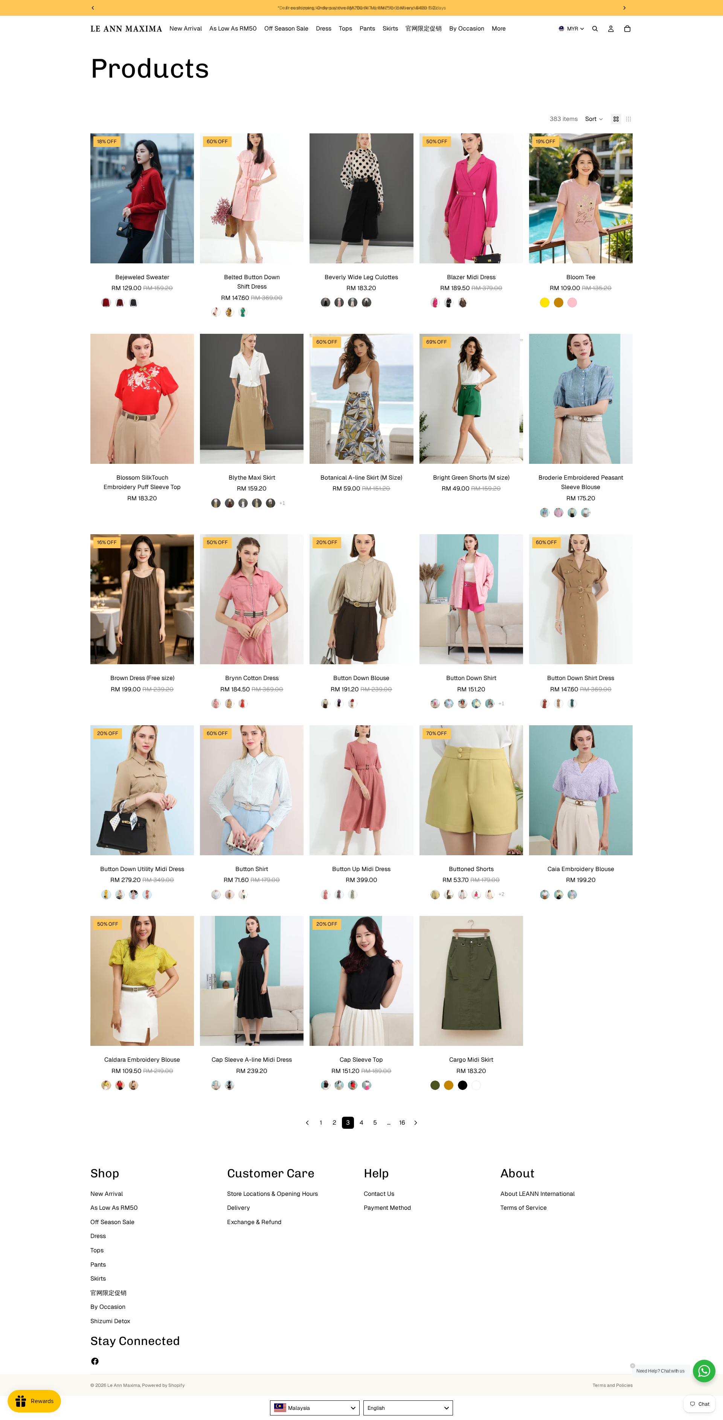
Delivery (238, 1208)
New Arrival (106, 1194)
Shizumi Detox (110, 1321)
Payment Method (387, 1208)
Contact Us (379, 1194)
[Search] (595, 28)
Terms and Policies (613, 1385)
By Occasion (107, 1307)
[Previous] (307, 1123)
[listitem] (498, 28)
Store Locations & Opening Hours (272, 1194)
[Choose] (182, 251)
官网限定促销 (108, 1293)
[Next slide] (182, 198)
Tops (97, 1250)
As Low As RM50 (114, 1208)
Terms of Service (523, 1208)
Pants (98, 1265)
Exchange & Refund (254, 1222)
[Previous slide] (101, 198)
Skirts (98, 1278)
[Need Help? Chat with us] (704, 1371)
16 (402, 1123)
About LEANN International (537, 1194)
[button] (594, 119)
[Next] (416, 1123)
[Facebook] (94, 1361)
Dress (98, 1236)
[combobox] (315, 1407)
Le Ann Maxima (123, 1385)
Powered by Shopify (163, 1385)
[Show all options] (282, 503)
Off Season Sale (112, 1222)
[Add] (402, 452)
